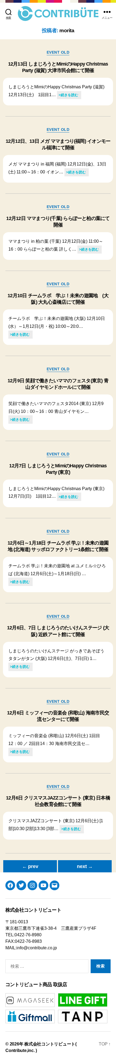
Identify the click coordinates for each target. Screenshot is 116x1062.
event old (58, 52)
